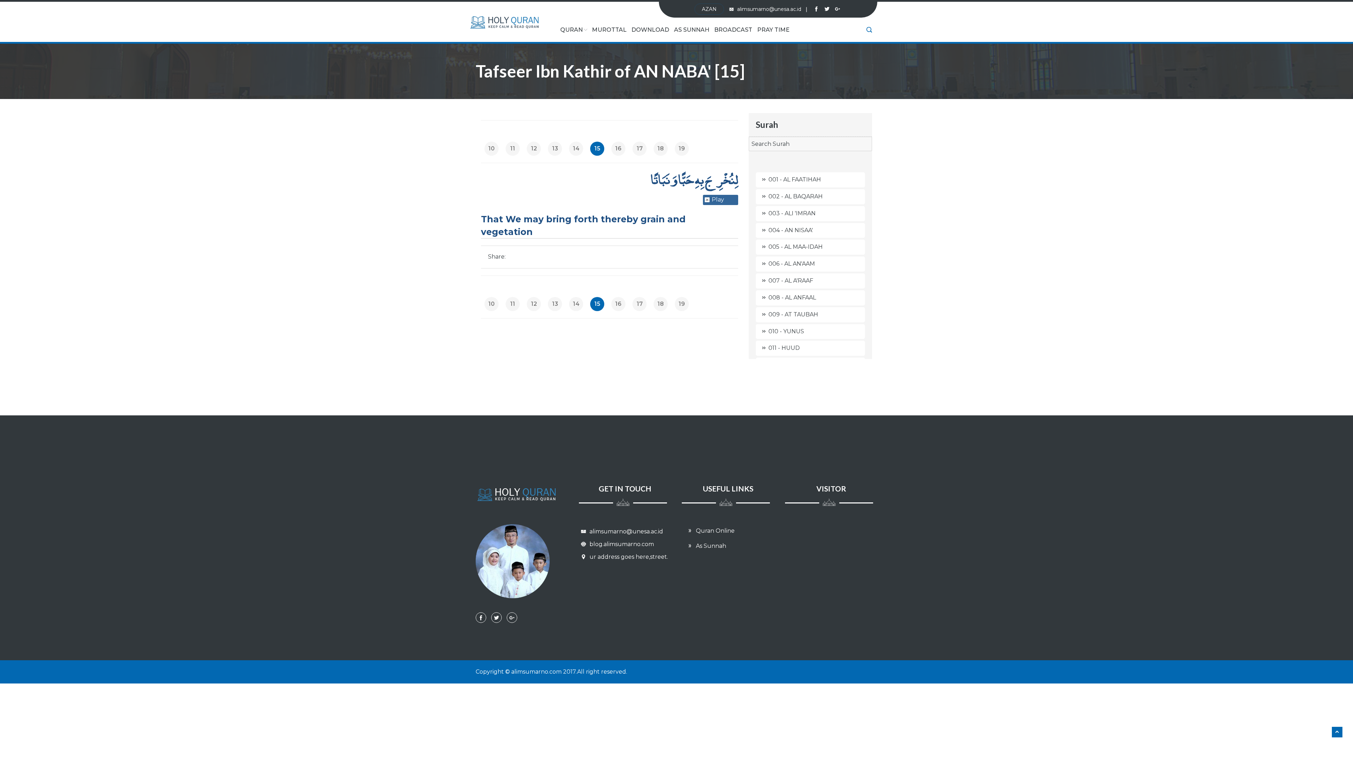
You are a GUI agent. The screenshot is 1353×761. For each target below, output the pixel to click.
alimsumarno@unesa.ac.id (772, 9)
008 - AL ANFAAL (792, 297)
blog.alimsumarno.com (621, 544)
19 (682, 148)
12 (534, 148)
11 (512, 148)
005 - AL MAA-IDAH (795, 246)
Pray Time (773, 29)
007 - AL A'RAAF (790, 280)
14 (576, 148)
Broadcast (733, 29)
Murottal (609, 29)
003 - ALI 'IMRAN (792, 213)
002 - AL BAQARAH (795, 196)
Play (718, 199)
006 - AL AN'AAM (791, 263)
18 (660, 148)
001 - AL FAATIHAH (794, 179)
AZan (709, 9)
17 (640, 148)
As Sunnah (691, 29)
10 (491, 148)
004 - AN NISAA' (790, 230)
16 (618, 148)
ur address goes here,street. (628, 556)
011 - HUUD (784, 348)
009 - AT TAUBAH (793, 314)
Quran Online (714, 530)
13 (555, 148)
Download (650, 29)
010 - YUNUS (786, 331)
